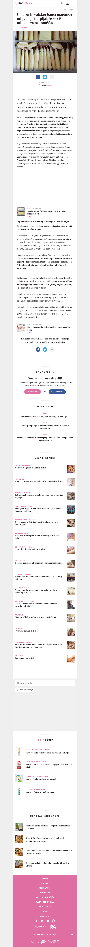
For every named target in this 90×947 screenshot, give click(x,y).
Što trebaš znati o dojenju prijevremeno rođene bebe (49, 328)
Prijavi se (32, 392)
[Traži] (62, 3)
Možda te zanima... (34, 208)
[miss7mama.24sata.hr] (23, 3)
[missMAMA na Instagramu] (53, 920)
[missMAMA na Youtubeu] (47, 920)
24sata (24, 27)
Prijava (58, 392)
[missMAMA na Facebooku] (36, 920)
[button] (72, 3)
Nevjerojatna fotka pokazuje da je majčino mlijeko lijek (46, 212)
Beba (29, 217)
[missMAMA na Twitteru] (42, 920)
